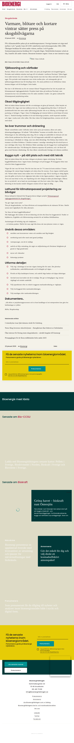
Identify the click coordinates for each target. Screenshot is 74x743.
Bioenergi (22, 38)
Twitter (37, 716)
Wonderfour (40, 733)
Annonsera (63, 9)
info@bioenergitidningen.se (37, 692)
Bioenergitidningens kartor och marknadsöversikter (37, 705)
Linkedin (37, 713)
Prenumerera (54, 9)
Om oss (69, 9)
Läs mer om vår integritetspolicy (17, 375)
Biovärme (19, 9)
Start (3, 9)
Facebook (37, 719)
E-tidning (47, 9)
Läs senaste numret (15, 664)
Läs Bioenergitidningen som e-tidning (37, 702)
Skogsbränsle (11, 9)
